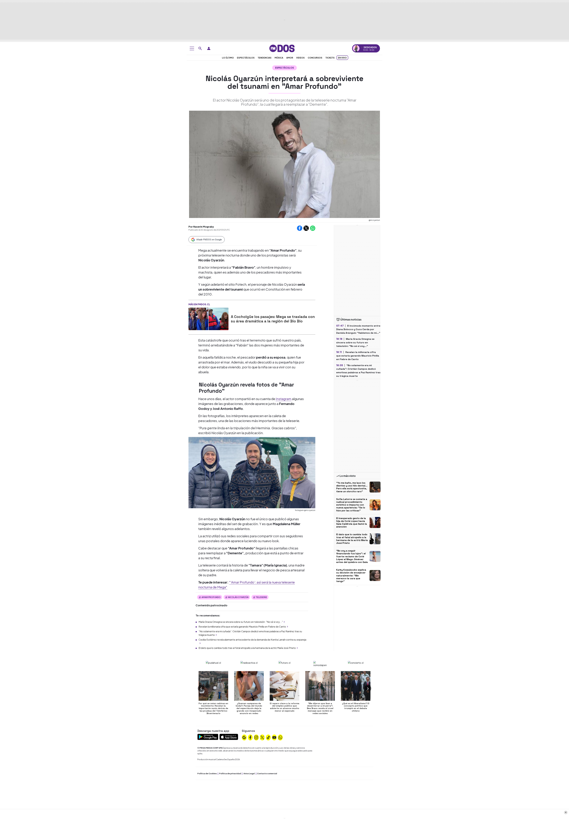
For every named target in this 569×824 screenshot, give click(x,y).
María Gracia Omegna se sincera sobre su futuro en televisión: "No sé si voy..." (241, 621)
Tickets (330, 57)
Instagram (283, 399)
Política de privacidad (230, 773)
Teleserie (261, 597)
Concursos (315, 57)
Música (279, 57)
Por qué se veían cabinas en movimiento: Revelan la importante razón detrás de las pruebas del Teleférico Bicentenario (213, 708)
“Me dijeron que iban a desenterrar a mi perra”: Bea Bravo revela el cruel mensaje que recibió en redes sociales (320, 708)
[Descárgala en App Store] (228, 736)
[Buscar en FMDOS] (200, 48)
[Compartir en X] (306, 228)
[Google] (244, 737)
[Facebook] (250, 737)
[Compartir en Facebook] (299, 228)
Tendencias (264, 57)
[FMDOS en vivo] (356, 48)
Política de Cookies (207, 773)
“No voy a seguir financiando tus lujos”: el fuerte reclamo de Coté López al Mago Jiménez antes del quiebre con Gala (352, 556)
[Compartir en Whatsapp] (312, 228)
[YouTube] (274, 737)
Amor (289, 57)
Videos (300, 57)
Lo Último (228, 57)
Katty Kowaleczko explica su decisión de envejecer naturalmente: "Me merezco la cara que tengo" (351, 575)
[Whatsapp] (280, 737)
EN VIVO (342, 57)
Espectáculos (246, 57)
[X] (262, 737)
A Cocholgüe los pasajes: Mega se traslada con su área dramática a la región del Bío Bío (273, 318)
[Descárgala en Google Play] (207, 736)
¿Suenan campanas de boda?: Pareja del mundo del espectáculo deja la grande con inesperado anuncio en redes (249, 708)
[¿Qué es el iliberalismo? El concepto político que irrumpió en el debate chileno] (355, 686)
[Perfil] (209, 48)
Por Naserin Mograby (201, 226)
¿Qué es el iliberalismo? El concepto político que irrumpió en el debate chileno (355, 707)
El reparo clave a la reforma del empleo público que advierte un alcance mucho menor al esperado (284, 707)
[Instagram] (256, 737)
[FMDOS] (282, 48)
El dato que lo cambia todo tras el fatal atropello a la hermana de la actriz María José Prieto (247, 647)
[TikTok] (268, 737)
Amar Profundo (211, 597)
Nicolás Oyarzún (238, 597)
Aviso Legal (249, 773)
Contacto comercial (267, 773)
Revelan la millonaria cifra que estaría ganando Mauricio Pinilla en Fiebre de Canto (242, 626)
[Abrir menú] (192, 48)
